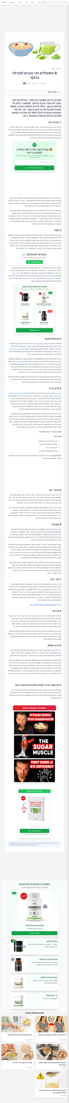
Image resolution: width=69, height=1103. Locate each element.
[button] (34, 92)
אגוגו (29, 83)
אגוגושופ (12, 2)
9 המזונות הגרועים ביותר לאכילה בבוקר (43, 605)
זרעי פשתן (58, 650)
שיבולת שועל (39, 343)
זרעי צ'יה (58, 393)
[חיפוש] (65, 2)
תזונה (32, 2)
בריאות (40, 2)
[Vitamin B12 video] (34, 770)
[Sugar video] (34, 746)
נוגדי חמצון (15, 273)
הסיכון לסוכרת (50, 278)
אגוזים (59, 529)
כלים (20, 2)
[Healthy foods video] (34, 722)
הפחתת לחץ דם (21, 361)
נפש (26, 2)
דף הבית (59, 68)
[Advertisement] (34, 19)
